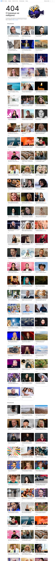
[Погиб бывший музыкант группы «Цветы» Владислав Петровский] (41, 88)
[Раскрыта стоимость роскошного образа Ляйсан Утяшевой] (41, 324)
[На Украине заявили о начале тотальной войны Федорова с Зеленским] (27, 508)
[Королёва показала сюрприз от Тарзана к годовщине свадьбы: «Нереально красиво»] (27, 379)
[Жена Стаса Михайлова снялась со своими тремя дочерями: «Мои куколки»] (27, 88)
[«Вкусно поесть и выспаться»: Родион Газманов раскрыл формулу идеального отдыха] (27, 268)
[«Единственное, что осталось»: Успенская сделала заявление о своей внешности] (41, 421)
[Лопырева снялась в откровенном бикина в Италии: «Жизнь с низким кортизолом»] (41, 226)
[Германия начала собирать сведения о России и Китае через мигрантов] (41, 449)
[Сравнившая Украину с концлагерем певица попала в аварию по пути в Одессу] (13, 379)
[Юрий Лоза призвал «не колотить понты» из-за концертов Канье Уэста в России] (27, 185)
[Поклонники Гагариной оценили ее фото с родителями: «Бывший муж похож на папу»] (41, 171)
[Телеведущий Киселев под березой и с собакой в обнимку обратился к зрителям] (13, 494)
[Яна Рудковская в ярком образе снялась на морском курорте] (13, 240)
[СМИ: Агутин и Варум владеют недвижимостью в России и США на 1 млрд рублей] (13, 171)
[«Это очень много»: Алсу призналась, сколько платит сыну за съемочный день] (13, 157)
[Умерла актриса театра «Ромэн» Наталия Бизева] (41, 115)
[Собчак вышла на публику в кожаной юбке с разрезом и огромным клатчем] (41, 379)
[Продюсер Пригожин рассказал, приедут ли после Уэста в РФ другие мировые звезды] (27, 296)
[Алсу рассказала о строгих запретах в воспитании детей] (27, 393)
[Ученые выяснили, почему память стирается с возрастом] (27, 365)
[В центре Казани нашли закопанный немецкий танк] (13, 46)
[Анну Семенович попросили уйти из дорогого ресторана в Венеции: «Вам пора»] (27, 338)
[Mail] (1, 1)
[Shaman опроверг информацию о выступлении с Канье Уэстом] (13, 365)
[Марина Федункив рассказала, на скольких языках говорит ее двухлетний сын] (41, 536)
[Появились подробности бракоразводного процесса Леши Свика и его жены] (27, 199)
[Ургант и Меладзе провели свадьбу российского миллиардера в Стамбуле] (13, 536)
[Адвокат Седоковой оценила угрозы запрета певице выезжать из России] (27, 226)
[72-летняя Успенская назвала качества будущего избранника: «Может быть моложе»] (27, 421)
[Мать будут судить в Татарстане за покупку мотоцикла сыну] (41, 550)
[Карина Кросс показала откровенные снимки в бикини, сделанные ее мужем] (27, 351)
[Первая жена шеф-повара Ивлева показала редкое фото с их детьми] (27, 494)
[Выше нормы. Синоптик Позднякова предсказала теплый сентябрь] (13, 310)
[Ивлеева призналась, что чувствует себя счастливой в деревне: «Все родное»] (27, 449)
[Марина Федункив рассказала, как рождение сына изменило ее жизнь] (13, 199)
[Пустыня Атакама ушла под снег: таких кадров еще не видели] (41, 481)
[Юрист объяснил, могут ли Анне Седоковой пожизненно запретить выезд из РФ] (27, 240)
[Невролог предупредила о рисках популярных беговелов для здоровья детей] (13, 296)
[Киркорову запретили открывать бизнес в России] (13, 226)
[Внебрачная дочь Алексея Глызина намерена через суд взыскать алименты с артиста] (41, 60)
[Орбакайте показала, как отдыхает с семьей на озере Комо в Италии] (41, 268)
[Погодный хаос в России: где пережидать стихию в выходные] (27, 324)
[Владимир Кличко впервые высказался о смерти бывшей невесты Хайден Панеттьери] (13, 60)
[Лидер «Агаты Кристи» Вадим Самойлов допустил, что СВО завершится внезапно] (27, 462)
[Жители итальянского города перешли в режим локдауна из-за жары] (13, 324)
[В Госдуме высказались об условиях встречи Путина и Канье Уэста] (41, 310)
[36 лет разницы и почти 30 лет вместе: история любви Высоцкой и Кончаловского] (41, 462)
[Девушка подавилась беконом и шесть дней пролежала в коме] (13, 101)
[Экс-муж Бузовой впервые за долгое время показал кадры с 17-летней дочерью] (41, 254)
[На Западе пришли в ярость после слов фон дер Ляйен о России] (27, 46)
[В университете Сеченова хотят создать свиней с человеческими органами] (27, 157)
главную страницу (15, 19)
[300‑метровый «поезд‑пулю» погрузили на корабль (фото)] (13, 421)
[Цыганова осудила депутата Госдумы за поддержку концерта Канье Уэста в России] (41, 494)
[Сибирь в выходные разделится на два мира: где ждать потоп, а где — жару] (13, 449)
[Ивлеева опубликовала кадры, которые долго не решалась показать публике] (41, 143)
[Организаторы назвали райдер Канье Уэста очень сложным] (13, 435)
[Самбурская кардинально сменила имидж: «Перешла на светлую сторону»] (13, 268)
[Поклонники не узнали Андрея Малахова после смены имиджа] (13, 213)
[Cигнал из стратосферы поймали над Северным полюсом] (41, 351)
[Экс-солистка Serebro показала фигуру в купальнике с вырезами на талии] (13, 462)
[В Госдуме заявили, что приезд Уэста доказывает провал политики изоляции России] (41, 157)
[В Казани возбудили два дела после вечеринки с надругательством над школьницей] (13, 481)
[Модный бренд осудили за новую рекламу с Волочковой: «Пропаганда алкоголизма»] (27, 310)
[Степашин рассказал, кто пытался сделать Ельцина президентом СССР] (27, 32)
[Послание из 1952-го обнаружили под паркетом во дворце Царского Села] (27, 60)
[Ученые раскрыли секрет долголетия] (27, 129)
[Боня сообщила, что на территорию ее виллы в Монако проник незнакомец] (41, 199)
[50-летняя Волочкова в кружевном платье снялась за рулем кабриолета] (41, 393)
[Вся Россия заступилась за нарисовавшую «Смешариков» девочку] (13, 522)
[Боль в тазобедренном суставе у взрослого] (41, 74)
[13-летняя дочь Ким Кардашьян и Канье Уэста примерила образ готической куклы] (27, 282)
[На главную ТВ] (2, 1)
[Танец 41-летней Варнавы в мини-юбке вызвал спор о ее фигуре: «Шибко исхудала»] (41, 213)
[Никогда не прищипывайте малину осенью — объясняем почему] (41, 365)
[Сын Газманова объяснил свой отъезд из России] (41, 32)
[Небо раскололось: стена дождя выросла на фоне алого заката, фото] (27, 143)
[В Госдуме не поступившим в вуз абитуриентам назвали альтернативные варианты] (13, 143)
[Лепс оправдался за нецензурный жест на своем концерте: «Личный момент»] (41, 407)
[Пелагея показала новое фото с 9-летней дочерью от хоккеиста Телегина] (27, 536)
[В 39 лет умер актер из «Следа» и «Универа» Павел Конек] (13, 254)
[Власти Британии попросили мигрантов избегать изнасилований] (41, 46)
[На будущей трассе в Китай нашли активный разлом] (41, 338)
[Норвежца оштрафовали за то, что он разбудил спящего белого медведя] (27, 481)
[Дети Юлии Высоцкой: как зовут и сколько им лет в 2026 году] (13, 74)
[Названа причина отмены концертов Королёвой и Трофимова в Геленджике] (13, 115)
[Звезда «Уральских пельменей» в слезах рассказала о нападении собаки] (27, 213)
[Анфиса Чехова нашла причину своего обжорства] (41, 435)
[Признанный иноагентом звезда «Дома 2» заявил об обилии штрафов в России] (13, 550)
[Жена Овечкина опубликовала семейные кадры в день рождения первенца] (41, 240)
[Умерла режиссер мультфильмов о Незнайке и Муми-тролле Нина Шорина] (27, 115)
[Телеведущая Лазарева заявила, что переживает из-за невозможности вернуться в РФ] (27, 254)
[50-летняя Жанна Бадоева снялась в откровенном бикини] (41, 101)
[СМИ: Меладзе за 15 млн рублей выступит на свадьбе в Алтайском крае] (13, 393)
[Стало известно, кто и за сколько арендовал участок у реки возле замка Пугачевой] (27, 171)
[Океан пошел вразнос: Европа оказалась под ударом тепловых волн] (13, 88)
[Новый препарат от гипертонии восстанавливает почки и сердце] (27, 522)
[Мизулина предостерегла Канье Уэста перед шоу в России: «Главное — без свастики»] (13, 338)
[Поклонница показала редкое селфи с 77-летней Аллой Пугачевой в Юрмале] (41, 129)
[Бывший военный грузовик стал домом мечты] (13, 351)
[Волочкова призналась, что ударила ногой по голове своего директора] (41, 508)
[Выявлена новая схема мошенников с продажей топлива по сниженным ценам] (41, 522)
